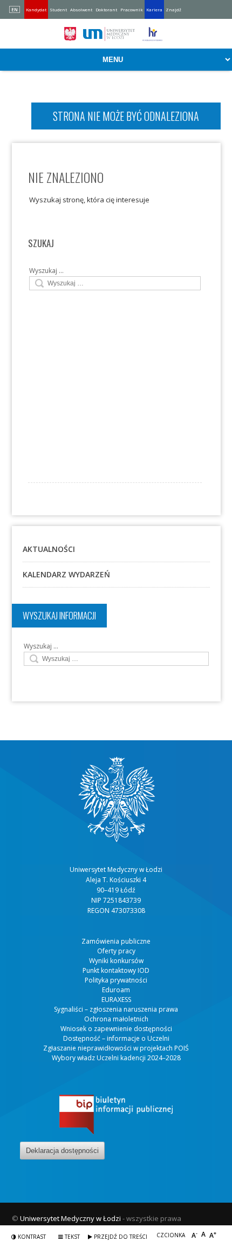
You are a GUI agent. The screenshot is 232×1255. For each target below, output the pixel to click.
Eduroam (116, 989)
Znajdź (173, 9)
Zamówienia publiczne (116, 941)
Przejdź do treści (119, 1236)
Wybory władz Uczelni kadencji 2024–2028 (116, 1057)
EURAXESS (116, 999)
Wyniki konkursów (116, 960)
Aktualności (49, 549)
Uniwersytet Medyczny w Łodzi (70, 1218)
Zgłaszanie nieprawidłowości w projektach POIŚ (116, 1048)
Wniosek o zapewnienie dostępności (116, 1028)
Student (58, 9)
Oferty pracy (116, 951)
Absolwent (81, 9)
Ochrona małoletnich (116, 1019)
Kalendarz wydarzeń (66, 574)
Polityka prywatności (116, 980)
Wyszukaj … (46, 270)
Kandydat (36, 9)
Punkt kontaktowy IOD (116, 970)
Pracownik (131, 9)
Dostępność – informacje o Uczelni (116, 1038)
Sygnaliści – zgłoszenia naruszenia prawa (116, 1009)
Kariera (154, 9)
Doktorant (106, 9)
